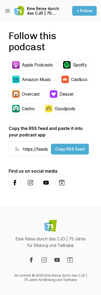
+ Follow (84, 10)
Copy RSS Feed (70, 149)
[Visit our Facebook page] (31, 260)
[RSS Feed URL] (17, 149)
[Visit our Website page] (70, 260)
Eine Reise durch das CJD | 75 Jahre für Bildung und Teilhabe (43, 11)
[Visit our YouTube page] (57, 260)
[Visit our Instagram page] (44, 260)
